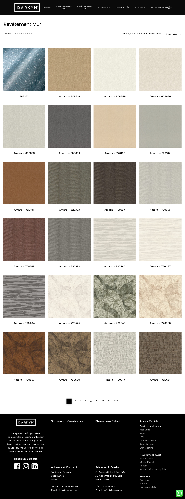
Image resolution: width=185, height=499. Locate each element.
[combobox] (172, 34)
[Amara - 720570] (69, 353)
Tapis (143, 433)
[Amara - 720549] (115, 296)
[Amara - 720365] (24, 239)
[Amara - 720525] (69, 296)
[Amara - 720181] (24, 183)
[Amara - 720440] (115, 239)
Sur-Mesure (146, 447)
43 (109, 401)
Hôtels (143, 483)
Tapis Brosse (147, 444)
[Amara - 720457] (160, 239)
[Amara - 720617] (115, 353)
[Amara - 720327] (115, 183)
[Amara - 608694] (69, 126)
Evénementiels (148, 487)
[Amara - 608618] (69, 69)
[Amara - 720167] (160, 126)
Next (116, 401)
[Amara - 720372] (69, 239)
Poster (143, 465)
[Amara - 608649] (115, 69)
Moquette (145, 429)
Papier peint (147, 458)
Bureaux (145, 480)
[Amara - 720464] (24, 296)
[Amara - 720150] (115, 126)
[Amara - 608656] (160, 69)
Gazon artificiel (148, 440)
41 (97, 401)
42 (103, 401)
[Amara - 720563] (24, 353)
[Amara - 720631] (160, 353)
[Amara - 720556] (160, 296)
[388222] (24, 69)
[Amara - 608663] (24, 126)
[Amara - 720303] (69, 183)
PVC (142, 437)
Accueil (7, 33)
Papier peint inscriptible (153, 469)
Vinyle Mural (147, 462)
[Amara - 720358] (160, 183)
